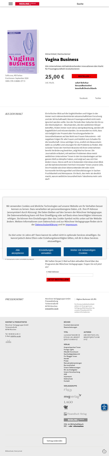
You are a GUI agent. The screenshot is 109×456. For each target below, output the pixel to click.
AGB (65, 374)
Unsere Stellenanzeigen (72, 367)
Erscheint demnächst (71, 325)
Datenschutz (68, 379)
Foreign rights (69, 349)
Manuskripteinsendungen (73, 363)
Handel (66, 358)
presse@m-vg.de (51, 308)
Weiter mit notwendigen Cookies (82, 251)
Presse (66, 361)
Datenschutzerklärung (46, 224)
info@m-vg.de (16, 336)
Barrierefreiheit (69, 365)
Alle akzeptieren (18, 251)
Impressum (68, 376)
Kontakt (67, 381)
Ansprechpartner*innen (72, 347)
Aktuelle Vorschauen (71, 352)
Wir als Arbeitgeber (70, 370)
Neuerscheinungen (70, 327)
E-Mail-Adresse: (53, 272)
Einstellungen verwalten (46, 251)
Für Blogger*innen (70, 356)
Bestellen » (84, 76)
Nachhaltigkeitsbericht (72, 354)
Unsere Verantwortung (72, 372)
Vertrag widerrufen (54, 440)
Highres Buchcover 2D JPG (86, 299)
